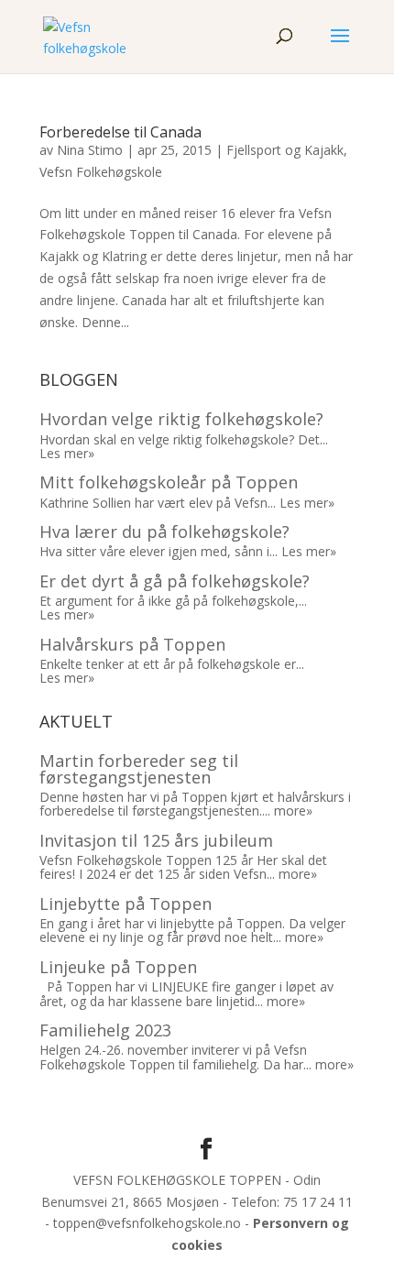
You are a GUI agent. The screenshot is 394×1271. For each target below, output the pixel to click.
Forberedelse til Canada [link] (120, 132)
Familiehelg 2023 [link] (105, 1030)
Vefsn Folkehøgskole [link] (100, 172)
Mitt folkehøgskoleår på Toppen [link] (168, 482)
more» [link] (293, 810)
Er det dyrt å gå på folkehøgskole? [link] (174, 581)
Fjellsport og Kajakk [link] (285, 150)
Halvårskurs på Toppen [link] (132, 644)
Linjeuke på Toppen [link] (118, 967)
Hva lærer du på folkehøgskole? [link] (164, 531)
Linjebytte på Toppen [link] (125, 904)
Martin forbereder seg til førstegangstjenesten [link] (138, 769)
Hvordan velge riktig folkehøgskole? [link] (181, 419)
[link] (85, 35)
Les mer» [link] (66, 453)
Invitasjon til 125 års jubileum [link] (156, 840)
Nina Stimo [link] (90, 150)
